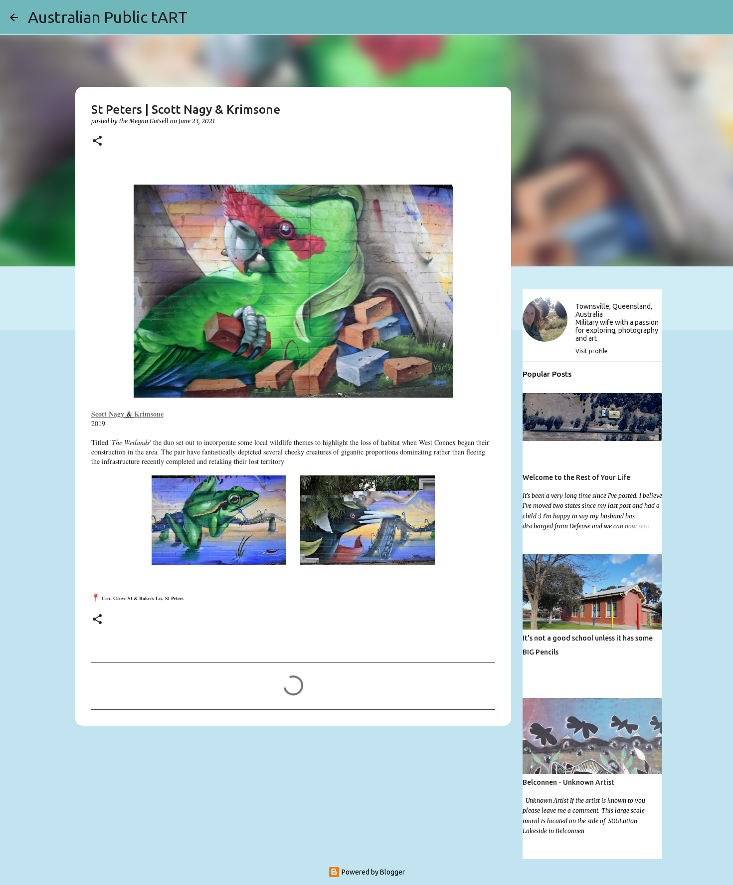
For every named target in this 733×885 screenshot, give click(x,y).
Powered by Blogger (372, 872)
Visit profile (591, 351)
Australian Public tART (107, 17)
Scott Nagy (107, 414)
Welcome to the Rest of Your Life (576, 477)
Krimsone (149, 414)
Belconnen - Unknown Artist (568, 782)
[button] (97, 141)
